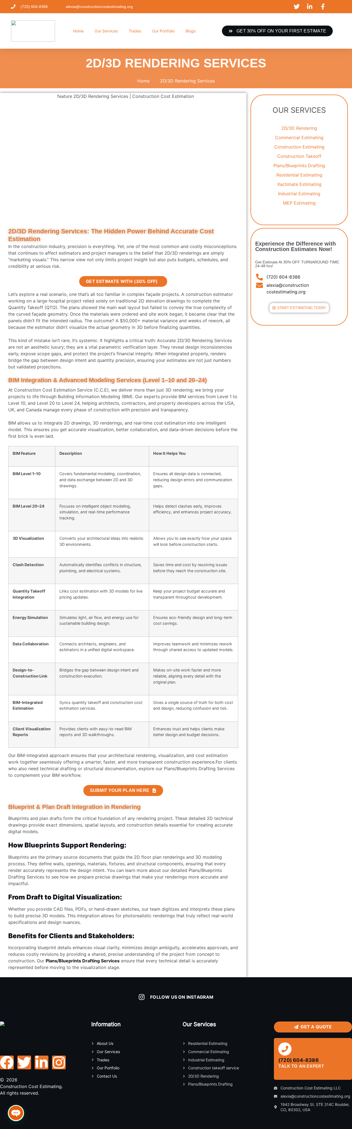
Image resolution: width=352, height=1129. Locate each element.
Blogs (191, 31)
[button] (16, 1113)
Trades (135, 31)
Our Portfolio (163, 31)
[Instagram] (59, 1062)
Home (78, 31)
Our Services (106, 31)
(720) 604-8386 (298, 1060)
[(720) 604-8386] (285, 1049)
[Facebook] (7, 1062)
